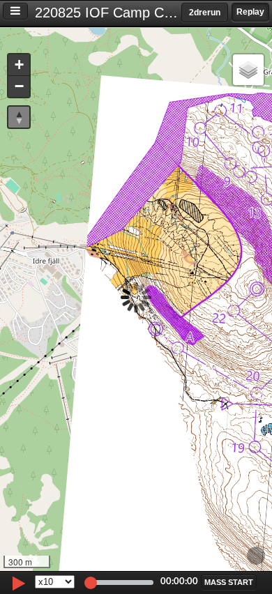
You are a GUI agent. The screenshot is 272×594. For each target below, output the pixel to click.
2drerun (204, 12)
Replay (250, 12)
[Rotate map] (18, 117)
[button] (18, 65)
